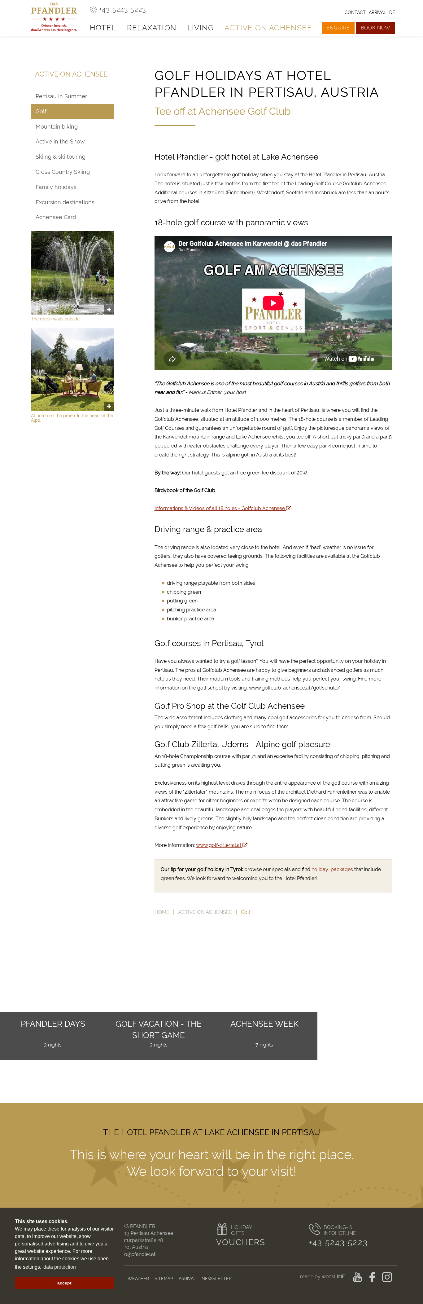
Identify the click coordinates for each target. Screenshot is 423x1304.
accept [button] (64, 1282)
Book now (375, 28)
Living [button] (200, 27)
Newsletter (217, 1278)
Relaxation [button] (152, 27)
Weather (138, 1278)
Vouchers (240, 1242)
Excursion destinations (65, 202)
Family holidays (56, 187)
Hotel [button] (103, 27)
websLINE (333, 1277)
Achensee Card (56, 217)
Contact (355, 12)
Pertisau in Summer (61, 96)
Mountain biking (57, 126)
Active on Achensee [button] (268, 27)
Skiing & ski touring (60, 156)
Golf (41, 111)
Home (162, 912)
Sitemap (164, 1278)
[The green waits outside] (72, 273)
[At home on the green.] (72, 369)
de (392, 12)
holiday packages (332, 869)
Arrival (187, 1278)
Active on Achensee (205, 912)
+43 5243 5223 (338, 1242)
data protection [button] (59, 1267)
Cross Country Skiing (63, 172)
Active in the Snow (60, 141)
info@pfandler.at (137, 1254)
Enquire (338, 28)
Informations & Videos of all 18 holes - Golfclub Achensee (220, 508)
